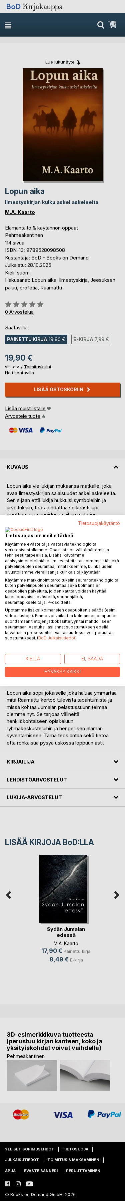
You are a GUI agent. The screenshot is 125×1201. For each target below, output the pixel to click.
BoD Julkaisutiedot (56, 638)
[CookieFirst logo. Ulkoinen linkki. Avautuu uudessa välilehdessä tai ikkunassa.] (24, 530)
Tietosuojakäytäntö (99, 523)
